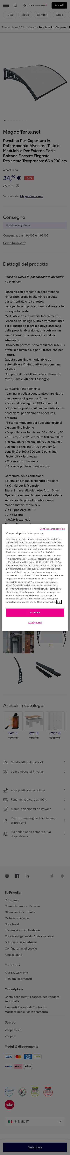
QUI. (59, 601)
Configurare (35, 622)
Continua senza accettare (52, 528)
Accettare (35, 612)
